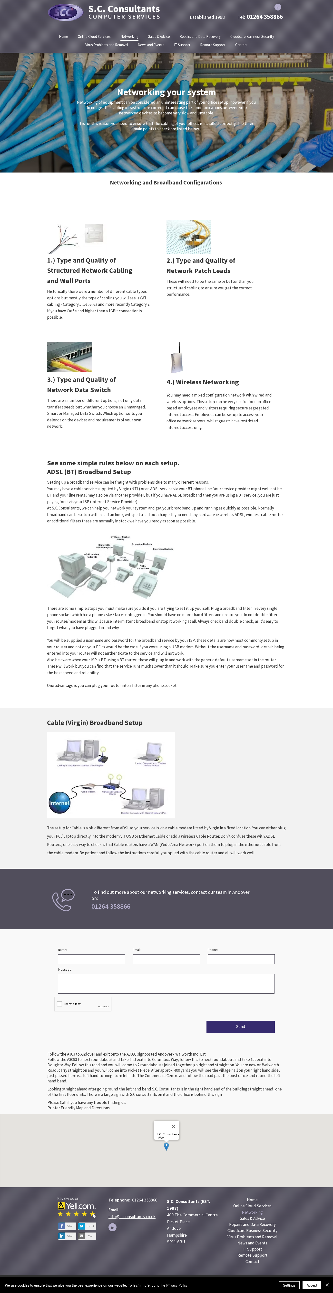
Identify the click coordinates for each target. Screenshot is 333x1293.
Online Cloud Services (252, 1206)
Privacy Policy (176, 1285)
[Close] (327, 1285)
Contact (252, 1261)
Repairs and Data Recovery (252, 1224)
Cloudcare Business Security (252, 1230)
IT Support (252, 1249)
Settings (289, 1285)
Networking (252, 1212)
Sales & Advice (252, 1218)
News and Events (252, 1243)
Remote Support (252, 1255)
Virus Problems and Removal (252, 1237)
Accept (312, 1285)
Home (252, 1199)
